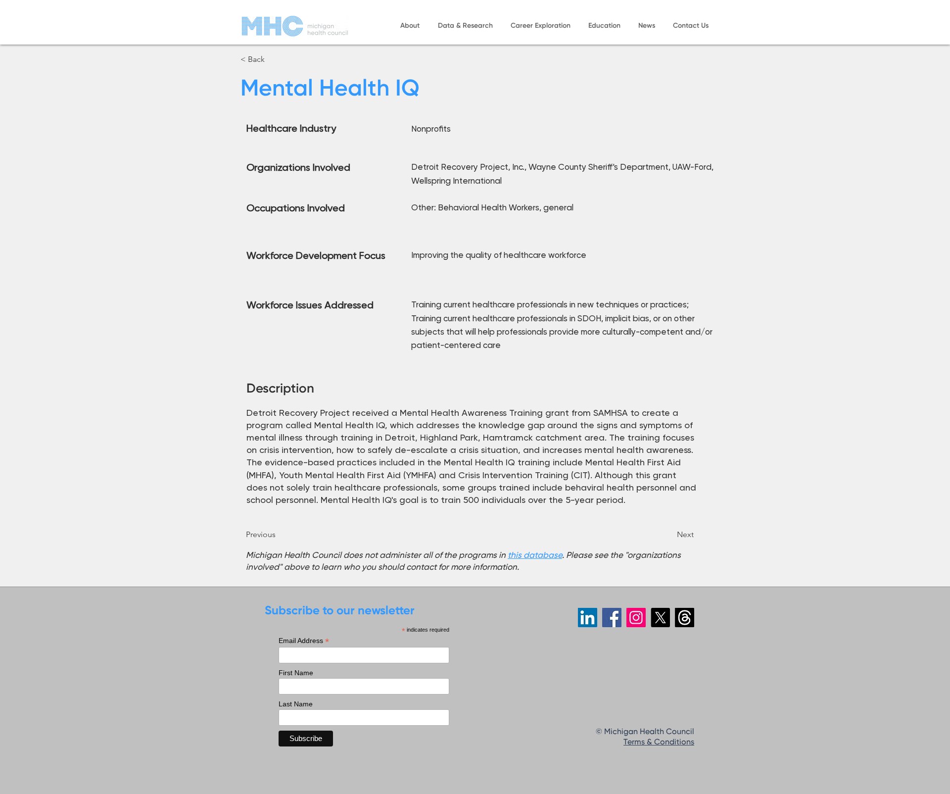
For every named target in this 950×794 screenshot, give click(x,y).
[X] (660, 617)
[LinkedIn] (587, 617)
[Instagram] (636, 617)
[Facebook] (611, 617)
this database (535, 555)
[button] (409, 26)
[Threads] (684, 617)
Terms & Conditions (658, 742)
